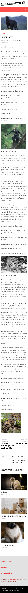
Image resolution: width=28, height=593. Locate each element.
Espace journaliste (6, 561)
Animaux (3, 33)
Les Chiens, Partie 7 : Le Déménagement (13, 516)
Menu (5, 9)
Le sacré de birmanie (7, 545)
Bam (17, 590)
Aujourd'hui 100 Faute (17, 588)
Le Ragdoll (4, 492)
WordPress (12, 590)
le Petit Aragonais (13, 579)
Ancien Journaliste (17, 40)
